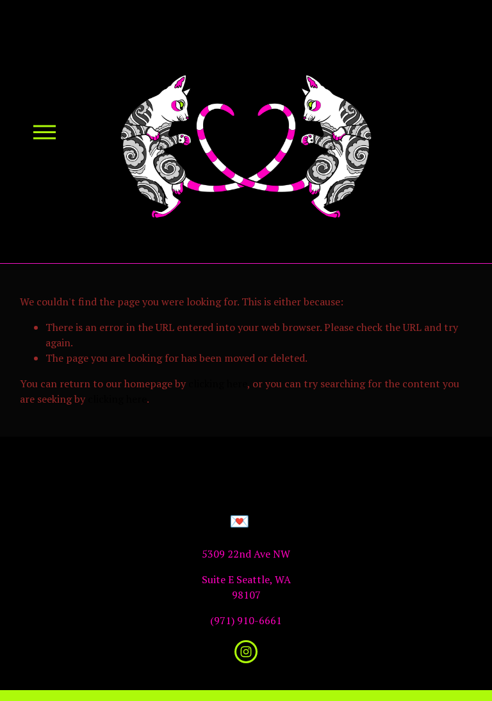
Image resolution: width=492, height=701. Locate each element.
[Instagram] (246, 651)
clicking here (217, 383)
